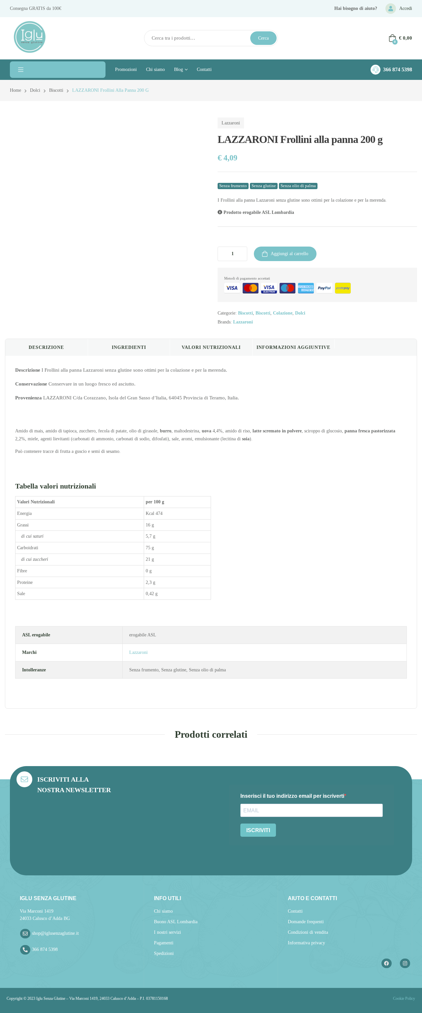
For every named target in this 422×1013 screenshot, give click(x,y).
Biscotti (56, 90)
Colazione (282, 313)
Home (15, 90)
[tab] (46, 347)
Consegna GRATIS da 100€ (35, 8)
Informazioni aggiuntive (293, 347)
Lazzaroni (231, 122)
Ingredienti (129, 347)
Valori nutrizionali (211, 347)
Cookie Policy (403, 998)
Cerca (263, 38)
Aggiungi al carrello (289, 253)
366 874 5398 (397, 69)
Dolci (35, 90)
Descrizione (46, 347)
